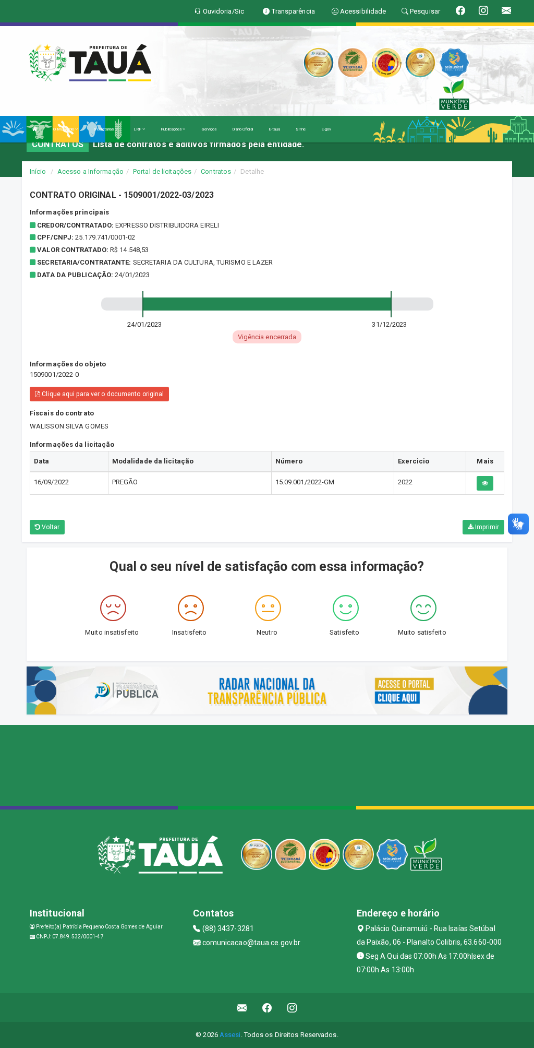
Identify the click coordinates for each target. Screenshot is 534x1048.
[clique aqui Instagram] (292, 1007)
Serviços (209, 129)
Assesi (230, 1035)
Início (38, 171)
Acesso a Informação (90, 171)
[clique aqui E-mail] (242, 1007)
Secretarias (104, 129)
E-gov (326, 129)
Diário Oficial (242, 129)
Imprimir (486, 527)
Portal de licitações (162, 171)
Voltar (49, 527)
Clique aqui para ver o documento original (102, 394)
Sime (300, 129)
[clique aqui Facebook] (267, 1007)
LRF (138, 129)
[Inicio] (35, 129)
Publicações (172, 129)
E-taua (275, 129)
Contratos (216, 171)
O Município (64, 129)
